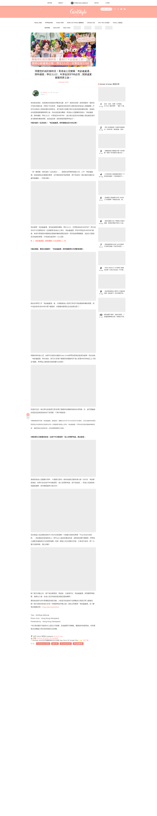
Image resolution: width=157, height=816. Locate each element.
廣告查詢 (96, 3)
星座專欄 (47, 27)
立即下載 (85, 640)
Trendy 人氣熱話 (117, 22)
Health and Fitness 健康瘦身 (75, 22)
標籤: (33, 644)
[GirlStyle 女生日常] (78, 12)
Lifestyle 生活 (91, 22)
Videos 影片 (56, 27)
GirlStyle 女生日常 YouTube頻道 (47, 638)
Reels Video (66, 27)
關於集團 (50, 3)
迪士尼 (55, 644)
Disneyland (65, 644)
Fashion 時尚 (60, 22)
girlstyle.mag (58, 636)
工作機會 (107, 3)
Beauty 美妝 (38, 22)
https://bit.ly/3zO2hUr (51, 607)
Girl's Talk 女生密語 (103, 22)
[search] (115, 9)
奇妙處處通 (78, 644)
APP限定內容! (49, 22)
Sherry (45, 92)
